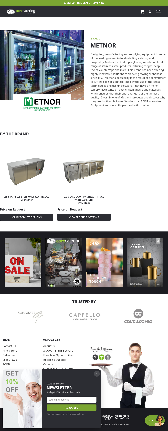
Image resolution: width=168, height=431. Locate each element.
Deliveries (9, 355)
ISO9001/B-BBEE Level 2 (58, 350)
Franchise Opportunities (58, 355)
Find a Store (10, 350)
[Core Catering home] (20, 12)
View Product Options (27, 217)
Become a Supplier (54, 360)
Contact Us (9, 346)
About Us (49, 346)
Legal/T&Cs (10, 360)
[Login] (150, 12)
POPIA (6, 364)
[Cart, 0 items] (142, 12)
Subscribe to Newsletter (58, 369)
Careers (48, 364)
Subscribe (71, 407)
